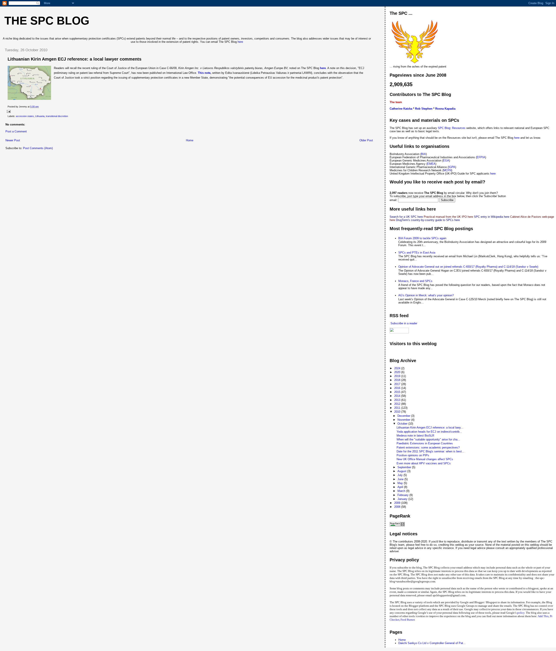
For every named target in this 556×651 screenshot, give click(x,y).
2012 (397, 403)
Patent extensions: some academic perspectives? (428, 447)
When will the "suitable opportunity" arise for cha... (428, 439)
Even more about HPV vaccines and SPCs (424, 463)
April (400, 487)
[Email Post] (8, 111)
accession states (25, 116)
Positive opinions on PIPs (413, 455)
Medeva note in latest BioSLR (415, 435)
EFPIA (481, 157)
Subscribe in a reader (403, 323)
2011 (397, 407)
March (401, 491)
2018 (397, 380)
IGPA (451, 167)
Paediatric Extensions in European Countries (425, 443)
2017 (397, 384)
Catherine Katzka (401, 108)
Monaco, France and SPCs (415, 281)
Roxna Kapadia (445, 108)
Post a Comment (16, 131)
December (404, 415)
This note (204, 72)
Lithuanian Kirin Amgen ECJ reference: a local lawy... (430, 427)
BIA (423, 154)
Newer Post (12, 140)
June (400, 479)
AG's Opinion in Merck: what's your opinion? (426, 295)
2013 (397, 400)
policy (521, 612)
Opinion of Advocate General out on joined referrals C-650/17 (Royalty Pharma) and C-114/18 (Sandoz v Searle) (468, 266)
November (404, 419)
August (402, 471)
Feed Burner (407, 619)
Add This (543, 616)
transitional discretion (57, 116)
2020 (397, 372)
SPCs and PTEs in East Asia (416, 252)
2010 (397, 411)
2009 (397, 502)
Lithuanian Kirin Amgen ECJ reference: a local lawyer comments (74, 59)
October (402, 423)
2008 (397, 506)
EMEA (431, 163)
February (403, 495)
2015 (397, 392)
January (402, 499)
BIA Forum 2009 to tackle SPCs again (422, 238)
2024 (397, 368)
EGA (446, 160)
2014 (397, 395)
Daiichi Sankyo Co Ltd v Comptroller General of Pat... (432, 643)
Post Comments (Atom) (38, 148)
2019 (397, 376)
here (240, 41)
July (400, 475)
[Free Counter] (397, 352)
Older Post (366, 140)
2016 (397, 388)
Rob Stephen (423, 108)
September (404, 467)
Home (189, 140)
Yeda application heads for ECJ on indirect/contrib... (429, 431)
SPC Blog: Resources (452, 128)
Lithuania (40, 116)
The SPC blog (46, 20)
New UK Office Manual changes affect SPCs (425, 459)
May (400, 483)
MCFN (447, 170)
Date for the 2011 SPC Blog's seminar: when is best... (430, 451)
